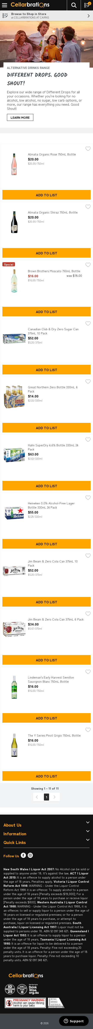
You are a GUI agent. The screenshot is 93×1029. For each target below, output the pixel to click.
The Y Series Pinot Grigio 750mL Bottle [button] (54, 735)
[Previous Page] (37, 797)
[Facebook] (23, 856)
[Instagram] (30, 856)
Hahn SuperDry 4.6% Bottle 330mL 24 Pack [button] (53, 447)
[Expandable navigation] (4, 5)
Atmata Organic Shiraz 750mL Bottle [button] (53, 212)
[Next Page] (55, 797)
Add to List (46, 194)
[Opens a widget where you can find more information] (74, 1021)
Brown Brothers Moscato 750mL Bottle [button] (54, 271)
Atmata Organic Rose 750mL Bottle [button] (52, 154)
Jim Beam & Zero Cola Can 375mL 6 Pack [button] (56, 619)
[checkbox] (88, 149)
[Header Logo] (29, 5)
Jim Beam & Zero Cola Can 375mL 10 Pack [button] (53, 563)
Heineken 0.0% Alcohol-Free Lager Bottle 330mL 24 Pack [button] (51, 505)
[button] (74, 5)
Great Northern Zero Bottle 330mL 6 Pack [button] (53, 389)
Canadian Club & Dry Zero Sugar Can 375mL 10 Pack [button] (53, 331)
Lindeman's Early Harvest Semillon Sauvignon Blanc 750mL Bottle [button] (51, 679)
